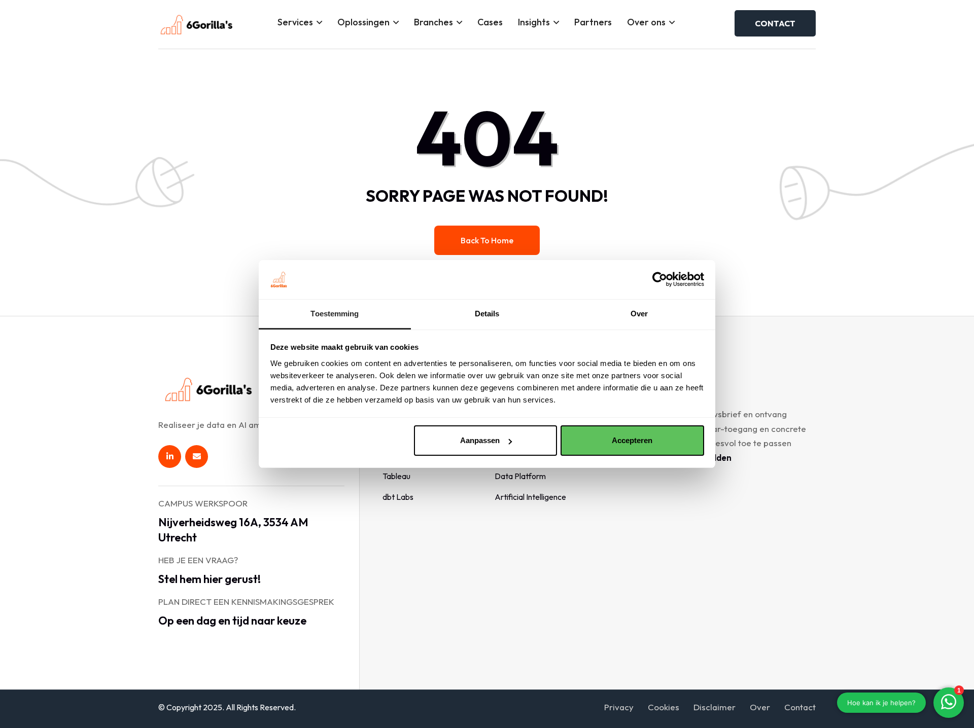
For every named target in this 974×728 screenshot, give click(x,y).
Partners (593, 22)
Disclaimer (714, 707)
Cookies (663, 707)
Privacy (619, 707)
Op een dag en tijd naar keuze (232, 620)
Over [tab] (639, 313)
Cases (490, 22)
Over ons (646, 22)
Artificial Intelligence (530, 497)
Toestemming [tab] (334, 313)
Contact (800, 707)
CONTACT (775, 23)
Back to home (487, 240)
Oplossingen (363, 22)
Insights (534, 22)
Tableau (396, 476)
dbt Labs (397, 497)
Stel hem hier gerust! (209, 579)
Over (760, 707)
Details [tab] (487, 313)
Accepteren (632, 440)
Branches (433, 22)
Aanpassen (480, 440)
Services (295, 22)
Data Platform (520, 476)
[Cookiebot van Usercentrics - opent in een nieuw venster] (659, 279)
